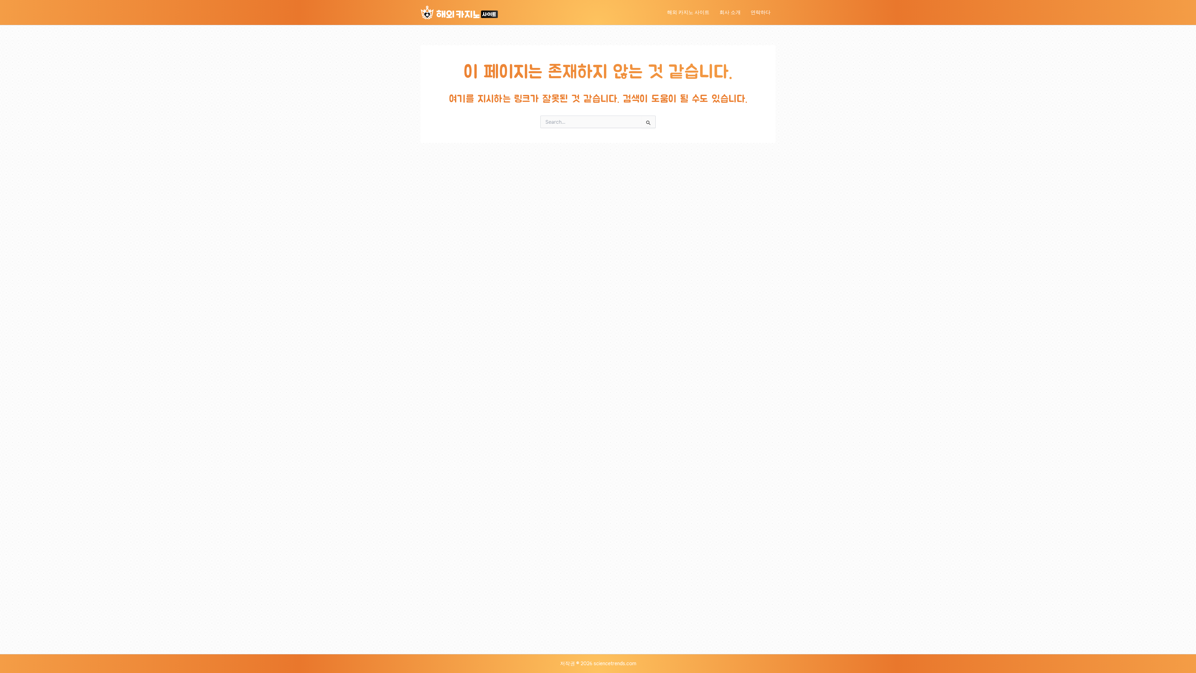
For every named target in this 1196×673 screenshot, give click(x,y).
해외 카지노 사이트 (688, 12)
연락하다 (761, 12)
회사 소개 (730, 12)
